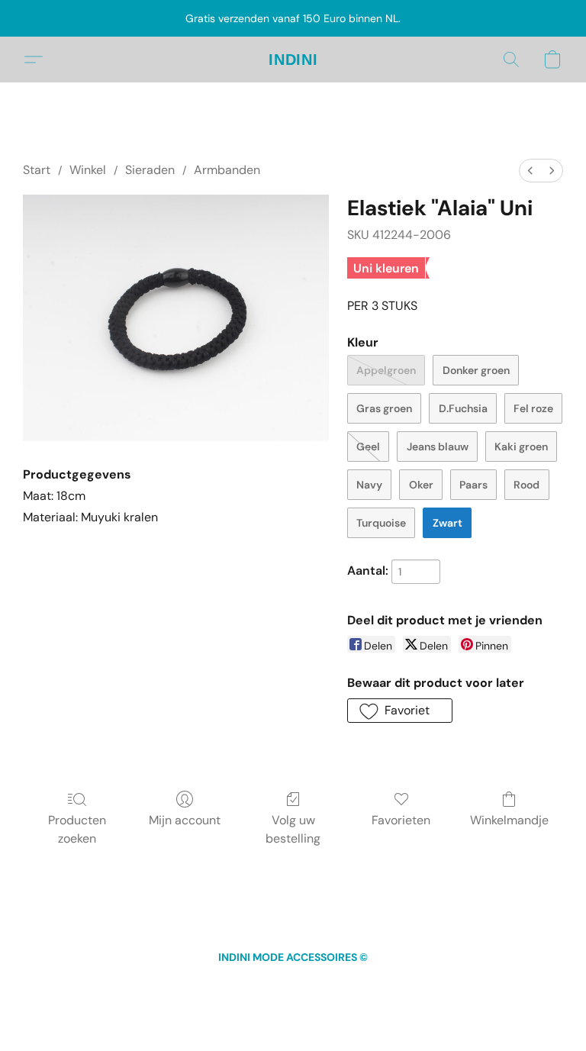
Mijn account (185, 820)
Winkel (87, 170)
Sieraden (150, 170)
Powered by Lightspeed (293, 1010)
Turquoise (381, 523)
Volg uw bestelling (293, 829)
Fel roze (533, 408)
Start (36, 170)
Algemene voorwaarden (224, 985)
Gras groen (384, 408)
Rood (526, 485)
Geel (368, 446)
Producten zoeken (77, 829)
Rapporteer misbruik (465, 985)
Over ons (385, 985)
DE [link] (152, 985)
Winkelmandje (509, 820)
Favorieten (401, 820)
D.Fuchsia (463, 408)
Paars (473, 485)
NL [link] (112, 985)
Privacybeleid (321, 985)
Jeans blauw (437, 446)
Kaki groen (521, 446)
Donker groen (476, 370)
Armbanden (227, 170)
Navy (369, 485)
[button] (293, 59)
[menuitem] (530, 171)
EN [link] (132, 985)
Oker (421, 485)
